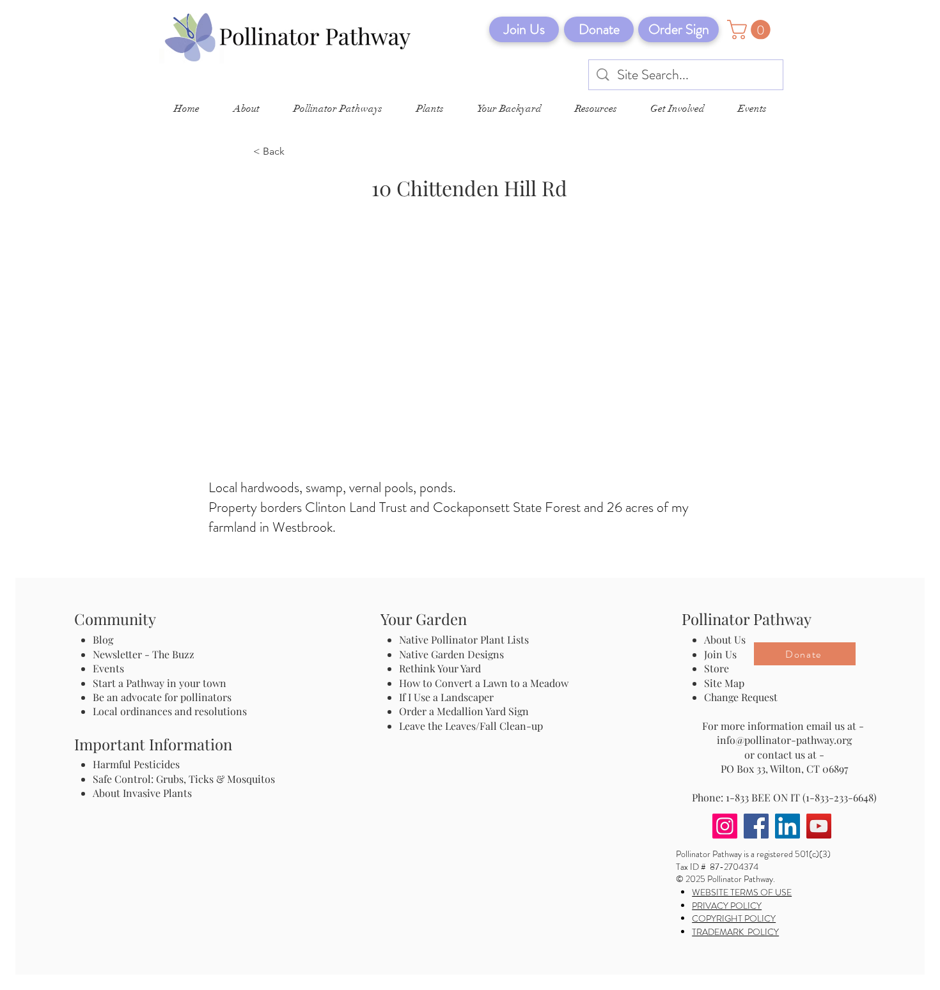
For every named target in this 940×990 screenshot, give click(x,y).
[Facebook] (756, 826)
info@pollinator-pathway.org (784, 739)
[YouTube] (818, 826)
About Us (725, 639)
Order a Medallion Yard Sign (464, 711)
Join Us (720, 654)
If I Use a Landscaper (446, 697)
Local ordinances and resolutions (170, 711)
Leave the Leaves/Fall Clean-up (471, 725)
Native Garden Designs (451, 654)
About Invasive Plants (142, 793)
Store (716, 668)
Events (108, 668)
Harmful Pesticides (136, 764)
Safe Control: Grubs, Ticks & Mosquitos (184, 778)
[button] (751, 30)
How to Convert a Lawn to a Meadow (483, 683)
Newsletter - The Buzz (143, 654)
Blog (105, 639)
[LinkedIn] (787, 826)
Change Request (741, 697)
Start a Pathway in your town (159, 683)
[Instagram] (724, 826)
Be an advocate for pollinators (162, 697)
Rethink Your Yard (440, 668)
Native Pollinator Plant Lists (464, 639)
